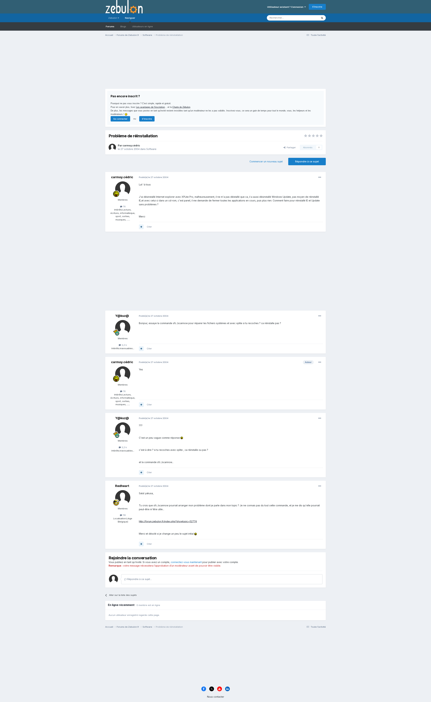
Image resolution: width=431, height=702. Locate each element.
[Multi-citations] (141, 226)
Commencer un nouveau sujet (266, 161)
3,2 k (124, 345)
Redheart (122, 486)
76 (124, 206)
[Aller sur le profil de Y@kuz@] (122, 327)
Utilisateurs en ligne (142, 26)
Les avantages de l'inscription (150, 107)
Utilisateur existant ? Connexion (285, 7)
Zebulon (113, 17)
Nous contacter (215, 696)
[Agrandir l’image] (181, 437)
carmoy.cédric (131, 145)
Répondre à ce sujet (307, 161)
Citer (149, 226)
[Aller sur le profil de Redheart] (122, 497)
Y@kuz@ (122, 316)
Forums (110, 26)
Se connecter (120, 118)
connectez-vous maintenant (186, 562)
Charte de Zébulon (181, 107)
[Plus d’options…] (319, 177)
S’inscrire (317, 6)
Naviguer (130, 17)
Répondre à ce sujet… (139, 579)
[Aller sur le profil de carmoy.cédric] (112, 147)
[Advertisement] (166, 65)
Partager (290, 147)
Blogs (123, 26)
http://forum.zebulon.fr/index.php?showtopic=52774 (168, 521)
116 (124, 515)
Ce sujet (310, 17)
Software (151, 149)
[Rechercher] (322, 18)
